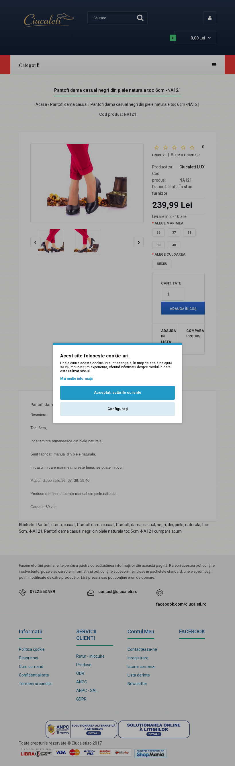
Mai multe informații (76, 379)
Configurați (117, 409)
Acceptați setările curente (117, 393)
